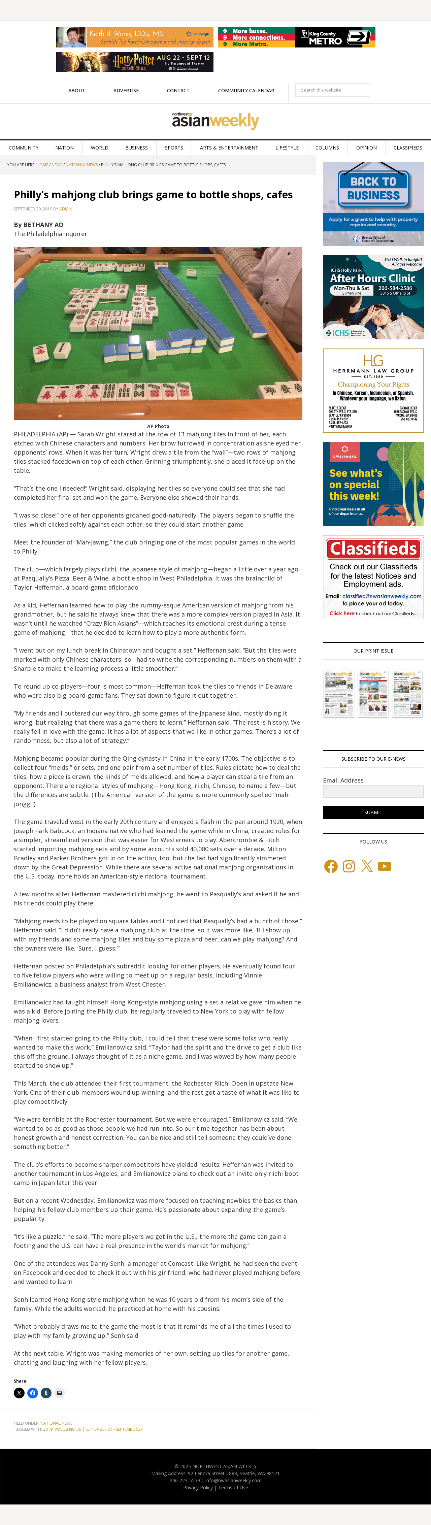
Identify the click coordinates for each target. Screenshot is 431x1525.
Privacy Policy (198, 1487)
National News (56, 1423)
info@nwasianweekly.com (233, 1480)
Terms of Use (233, 1487)
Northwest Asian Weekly (215, 121)
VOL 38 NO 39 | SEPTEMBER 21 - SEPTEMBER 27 (99, 1429)
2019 (48, 1429)
